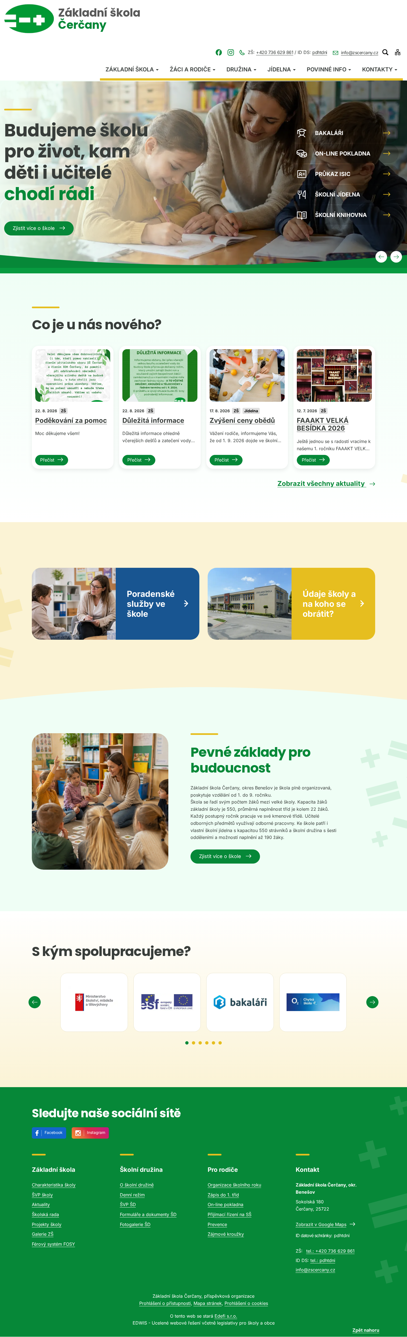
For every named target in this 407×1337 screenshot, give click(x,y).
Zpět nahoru (365, 1330)
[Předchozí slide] (381, 257)
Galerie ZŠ (42, 1234)
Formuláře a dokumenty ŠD (148, 1214)
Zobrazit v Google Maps (321, 1224)
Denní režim (132, 1195)
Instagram (96, 1132)
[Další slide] (396, 257)
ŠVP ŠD (128, 1204)
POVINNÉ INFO (326, 69)
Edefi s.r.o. (226, 1316)
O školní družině (137, 1185)
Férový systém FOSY (53, 1244)
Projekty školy (46, 1224)
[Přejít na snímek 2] (193, 1043)
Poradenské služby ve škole (151, 604)
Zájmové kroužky (226, 1234)
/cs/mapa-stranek (398, 52)
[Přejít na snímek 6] (220, 1043)
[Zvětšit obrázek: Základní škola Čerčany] (100, 801)
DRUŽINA (239, 69)
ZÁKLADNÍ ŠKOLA (129, 69)
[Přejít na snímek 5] (213, 1043)
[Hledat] (385, 52)
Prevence (217, 1224)
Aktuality (41, 1204)
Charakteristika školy (54, 1185)
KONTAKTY (377, 69)
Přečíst (47, 460)
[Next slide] (372, 1002)
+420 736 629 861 (274, 52)
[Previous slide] (35, 1002)
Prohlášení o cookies (246, 1303)
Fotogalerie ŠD (135, 1224)
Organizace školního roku (234, 1185)
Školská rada (45, 1214)
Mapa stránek (208, 1303)
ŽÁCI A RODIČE (190, 69)
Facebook (54, 1132)
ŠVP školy (42, 1195)
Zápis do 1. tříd (223, 1195)
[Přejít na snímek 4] (207, 1043)
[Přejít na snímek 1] (187, 1043)
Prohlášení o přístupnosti (165, 1303)
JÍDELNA (279, 69)
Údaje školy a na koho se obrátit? (329, 604)
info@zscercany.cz (359, 52)
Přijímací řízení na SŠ (229, 1214)
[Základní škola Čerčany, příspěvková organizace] (29, 18)
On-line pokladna (225, 1204)
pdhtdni (319, 52)
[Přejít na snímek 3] (200, 1043)
